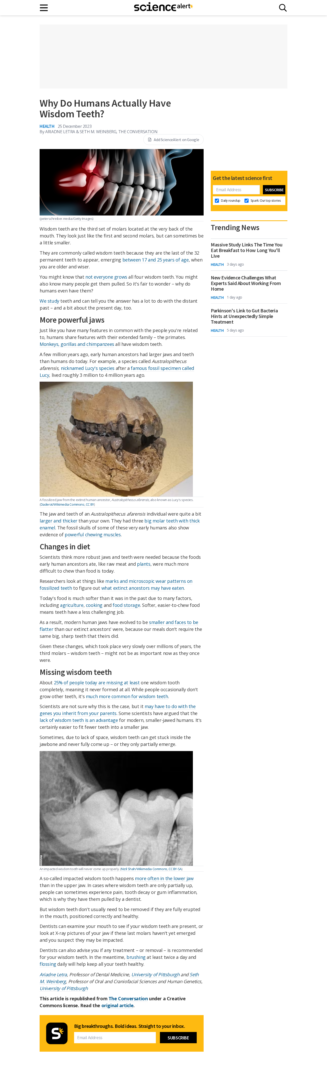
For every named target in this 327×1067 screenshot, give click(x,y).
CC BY (90, 504)
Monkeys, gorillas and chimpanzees (77, 344)
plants (143, 564)
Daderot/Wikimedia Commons (63, 504)
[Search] (282, 7)
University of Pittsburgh (155, 974)
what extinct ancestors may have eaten (142, 588)
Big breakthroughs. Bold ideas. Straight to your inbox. (129, 1026)
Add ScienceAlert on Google (176, 139)
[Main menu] (44, 7)
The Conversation (128, 998)
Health (47, 126)
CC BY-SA (175, 869)
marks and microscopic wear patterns (145, 581)
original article (117, 1005)
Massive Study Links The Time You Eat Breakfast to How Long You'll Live (246, 250)
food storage (126, 605)
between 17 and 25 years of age (155, 260)
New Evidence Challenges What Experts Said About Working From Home (246, 283)
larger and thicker (58, 521)
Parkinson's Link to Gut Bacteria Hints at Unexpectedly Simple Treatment (244, 316)
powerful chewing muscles (93, 534)
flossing (48, 964)
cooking (94, 605)
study (53, 301)
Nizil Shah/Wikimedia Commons (144, 869)
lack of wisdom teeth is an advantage (79, 720)
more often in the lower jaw (164, 878)
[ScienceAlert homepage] (163, 7)
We (43, 301)
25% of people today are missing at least (97, 682)
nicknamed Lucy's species (87, 368)
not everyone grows (106, 277)
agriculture (72, 605)
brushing (136, 957)
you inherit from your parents (84, 713)
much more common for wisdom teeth (127, 696)
